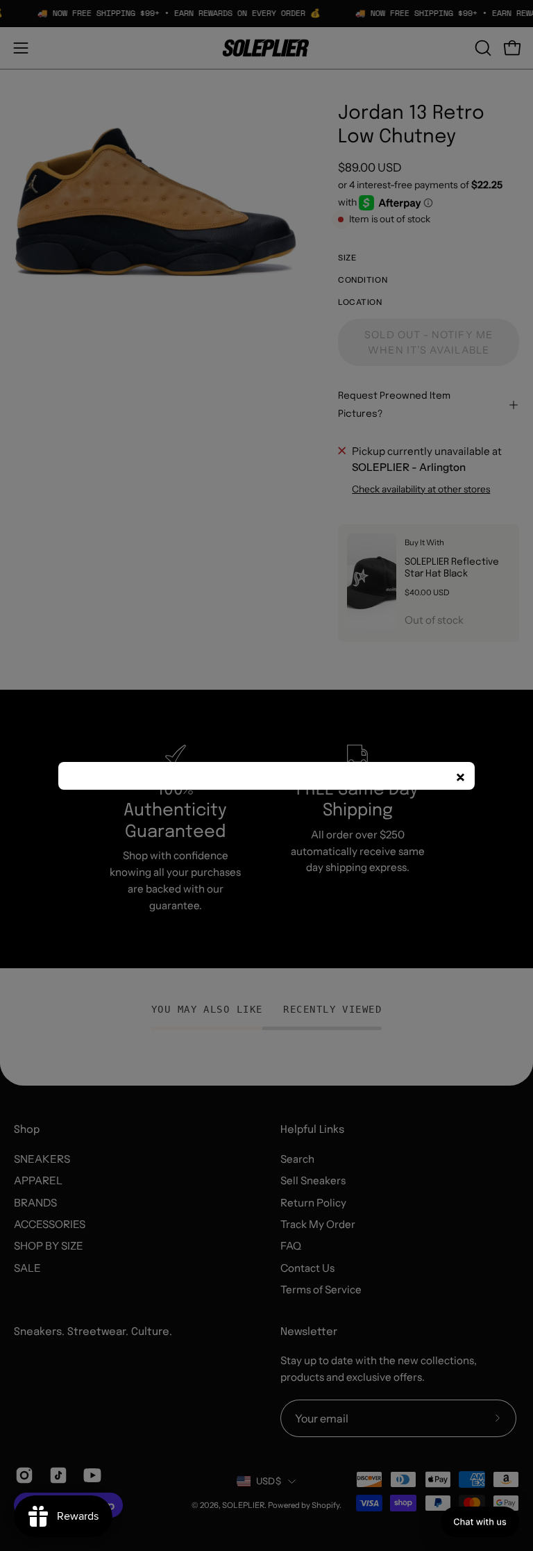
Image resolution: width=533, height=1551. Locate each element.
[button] (480, 1522)
